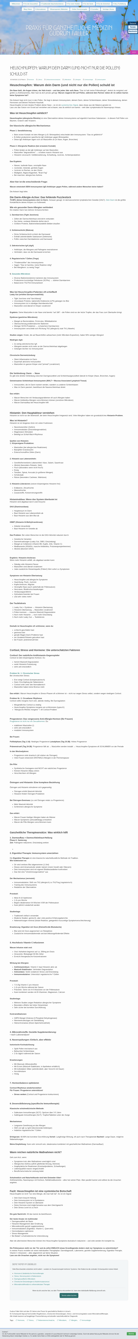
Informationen (41, 9)
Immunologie (89, 79)
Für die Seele (88, 4)
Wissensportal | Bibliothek (59, 9)
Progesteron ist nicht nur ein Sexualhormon (27, 721)
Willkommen (16, 4)
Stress (40, 79)
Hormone (31, 79)
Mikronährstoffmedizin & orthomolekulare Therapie (32, 1284)
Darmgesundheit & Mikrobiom (24, 1279)
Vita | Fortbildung (120, 4)
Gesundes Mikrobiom (21, 274)
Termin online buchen (69, 1295)
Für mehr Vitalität (74, 4)
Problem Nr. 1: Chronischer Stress (24, 673)
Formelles (95, 9)
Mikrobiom (68, 79)
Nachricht (133, 31)
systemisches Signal (69, 105)
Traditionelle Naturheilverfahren (53, 4)
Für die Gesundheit (31, 4)
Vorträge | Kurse (108, 9)
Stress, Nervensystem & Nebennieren (27, 1276)
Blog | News (28, 9)
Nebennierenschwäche (53, 79)
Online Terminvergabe (79, 9)
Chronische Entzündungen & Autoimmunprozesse (31, 1282)
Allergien (78, 79)
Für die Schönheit (104, 4)
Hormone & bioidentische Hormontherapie (29, 1273)
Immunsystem (102, 79)
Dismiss (131, 1334)
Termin (133, 27)
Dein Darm (110, 200)
